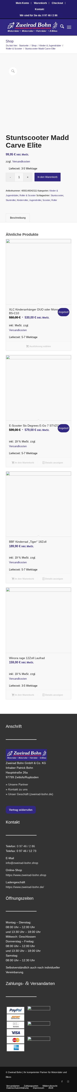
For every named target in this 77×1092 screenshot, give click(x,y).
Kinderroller (22, 200)
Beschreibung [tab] (18, 218)
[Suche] (60, 27)
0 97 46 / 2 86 (26, 846)
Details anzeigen (54, 462)
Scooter (46, 200)
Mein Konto (22, 3)
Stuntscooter (57, 195)
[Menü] (69, 27)
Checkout (57, 3)
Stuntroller (11, 200)
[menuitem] (22, 3)
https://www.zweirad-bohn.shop (26, 875)
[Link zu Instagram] (68, 1081)
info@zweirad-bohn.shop (22, 862)
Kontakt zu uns (18, 789)
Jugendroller (35, 200)
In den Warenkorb (47, 177)
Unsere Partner (18, 784)
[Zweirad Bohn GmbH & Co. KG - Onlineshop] (32, 27)
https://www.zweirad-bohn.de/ (25, 887)
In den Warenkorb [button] (24, 462)
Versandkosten (21, 161)
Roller (54, 200)
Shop (10, 41)
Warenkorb (40, 3)
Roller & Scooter (28, 195)
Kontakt (39, 9)
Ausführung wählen (40, 346)
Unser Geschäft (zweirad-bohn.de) (30, 794)
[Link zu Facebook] (62, 1081)
